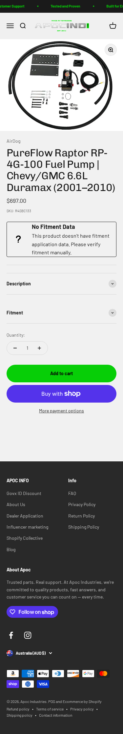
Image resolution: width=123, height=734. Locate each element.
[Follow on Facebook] (11, 635)
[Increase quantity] (39, 348)
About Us (16, 504)
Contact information (55, 715)
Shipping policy (19, 715)
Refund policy (18, 709)
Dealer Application (25, 516)
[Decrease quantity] (15, 348)
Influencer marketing (27, 527)
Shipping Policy (83, 527)
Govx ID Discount (24, 493)
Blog (11, 549)
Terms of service (50, 709)
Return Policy (81, 516)
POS (51, 701)
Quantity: (16, 335)
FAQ (72, 493)
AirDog (13, 141)
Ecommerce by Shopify (82, 701)
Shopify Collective (25, 538)
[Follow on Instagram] (27, 635)
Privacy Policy (81, 504)
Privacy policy (82, 709)
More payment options (61, 410)
